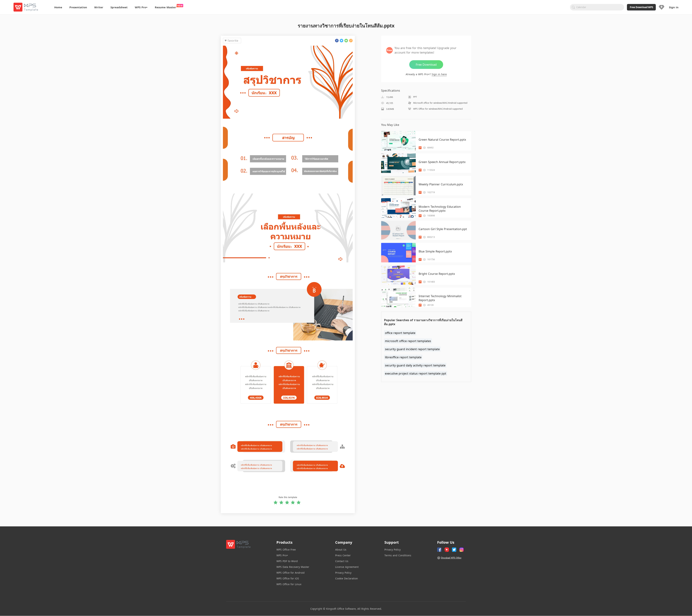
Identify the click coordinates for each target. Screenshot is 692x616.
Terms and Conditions (397, 555)
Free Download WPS (641, 7)
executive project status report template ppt (415, 373)
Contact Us (341, 561)
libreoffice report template (403, 357)
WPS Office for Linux (288, 584)
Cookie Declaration (346, 578)
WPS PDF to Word (287, 561)
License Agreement (347, 567)
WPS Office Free (286, 549)
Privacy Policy (343, 572)
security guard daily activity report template (415, 365)
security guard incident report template (412, 349)
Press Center (343, 555)
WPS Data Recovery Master (292, 567)
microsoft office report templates (408, 341)
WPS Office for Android (290, 572)
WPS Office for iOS (287, 578)
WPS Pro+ (282, 555)
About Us (340, 549)
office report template (400, 333)
